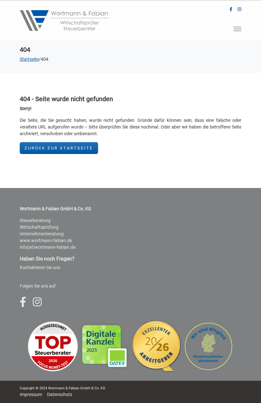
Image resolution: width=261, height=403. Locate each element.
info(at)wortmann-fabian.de (47, 247)
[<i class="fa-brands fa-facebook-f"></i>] (23, 302)
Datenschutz (59, 394)
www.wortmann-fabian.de (46, 240)
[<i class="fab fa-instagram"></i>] (37, 302)
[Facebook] (230, 9)
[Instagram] (239, 9)
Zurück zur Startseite (59, 148)
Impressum (31, 394)
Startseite (29, 59)
